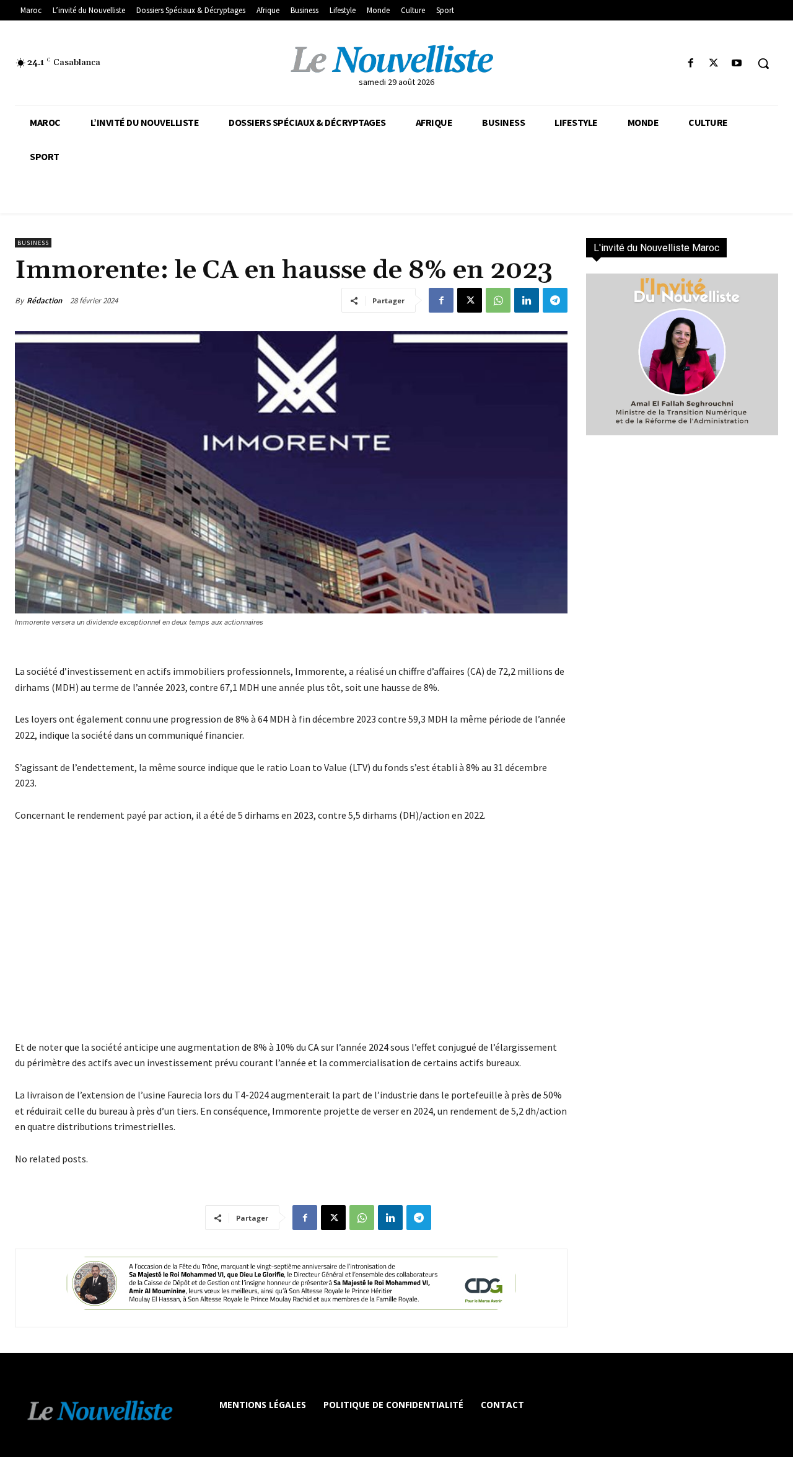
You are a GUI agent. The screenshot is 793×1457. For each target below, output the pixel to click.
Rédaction (44, 300)
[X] (714, 63)
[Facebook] (690, 63)
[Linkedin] (526, 300)
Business (33, 243)
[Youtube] (737, 63)
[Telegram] (555, 300)
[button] (763, 63)
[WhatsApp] (498, 300)
